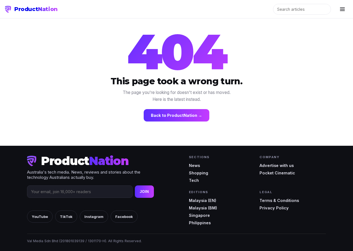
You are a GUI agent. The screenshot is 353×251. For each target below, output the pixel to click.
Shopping (198, 173)
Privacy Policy (274, 208)
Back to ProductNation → (176, 115)
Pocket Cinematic (277, 173)
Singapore (199, 215)
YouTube (40, 216)
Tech (194, 180)
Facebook (124, 216)
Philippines (200, 222)
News (194, 165)
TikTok (66, 216)
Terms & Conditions (279, 200)
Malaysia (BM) (203, 208)
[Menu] (342, 9)
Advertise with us (277, 165)
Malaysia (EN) (202, 200)
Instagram (93, 216)
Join (144, 192)
